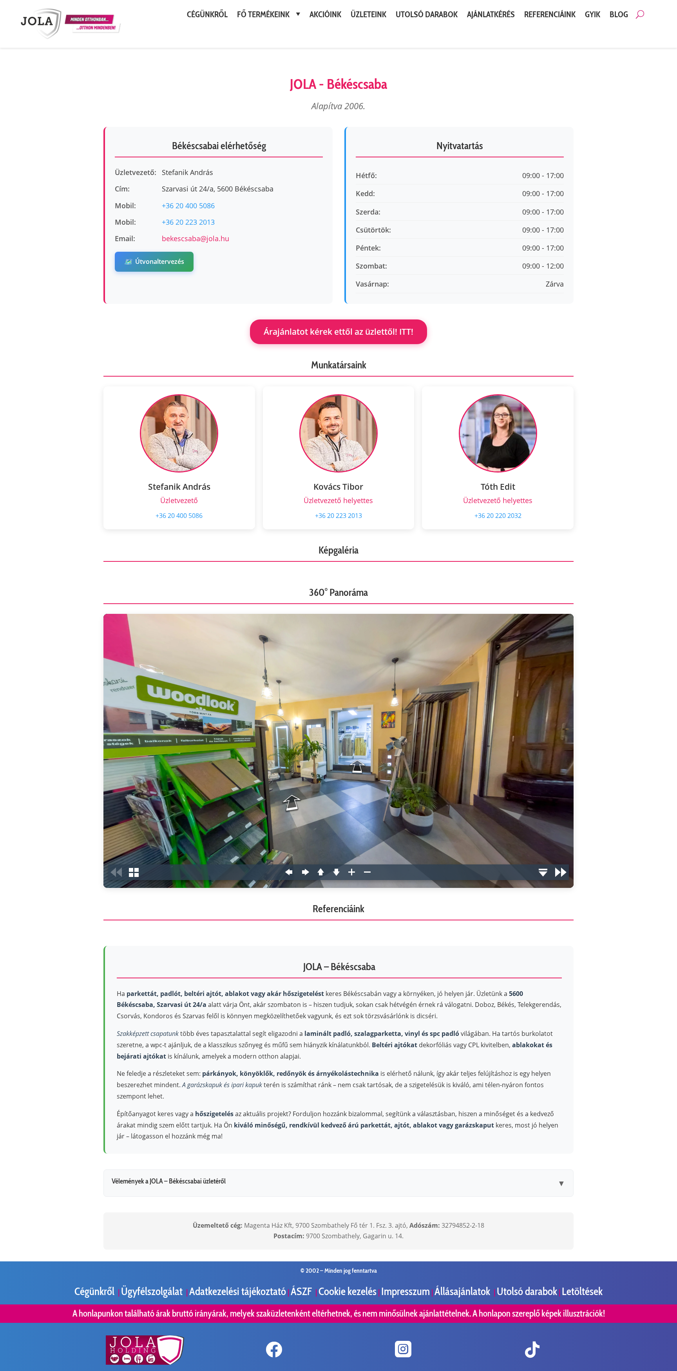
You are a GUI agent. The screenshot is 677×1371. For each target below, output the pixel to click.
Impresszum (405, 1291)
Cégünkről (95, 1291)
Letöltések (582, 1291)
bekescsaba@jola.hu (195, 238)
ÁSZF (302, 1291)
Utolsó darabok (527, 1291)
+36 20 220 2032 (497, 515)
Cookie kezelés (348, 1291)
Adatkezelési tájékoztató (237, 1291)
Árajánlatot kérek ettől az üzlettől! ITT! (338, 331)
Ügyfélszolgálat (153, 1291)
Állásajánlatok (463, 1291)
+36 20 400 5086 (188, 205)
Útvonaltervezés (154, 261)
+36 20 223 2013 (188, 222)
